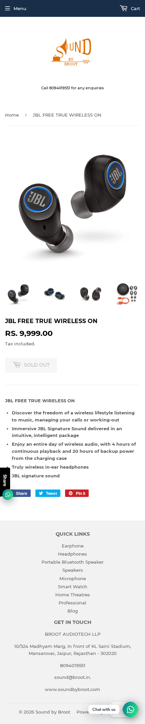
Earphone (73, 545)
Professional (72, 602)
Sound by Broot (52, 712)
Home (12, 115)
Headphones (72, 554)
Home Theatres (72, 594)
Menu (19, 8)
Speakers (72, 570)
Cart (134, 8)
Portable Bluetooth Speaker (72, 562)
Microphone (72, 578)
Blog (72, 610)
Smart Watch (72, 586)
